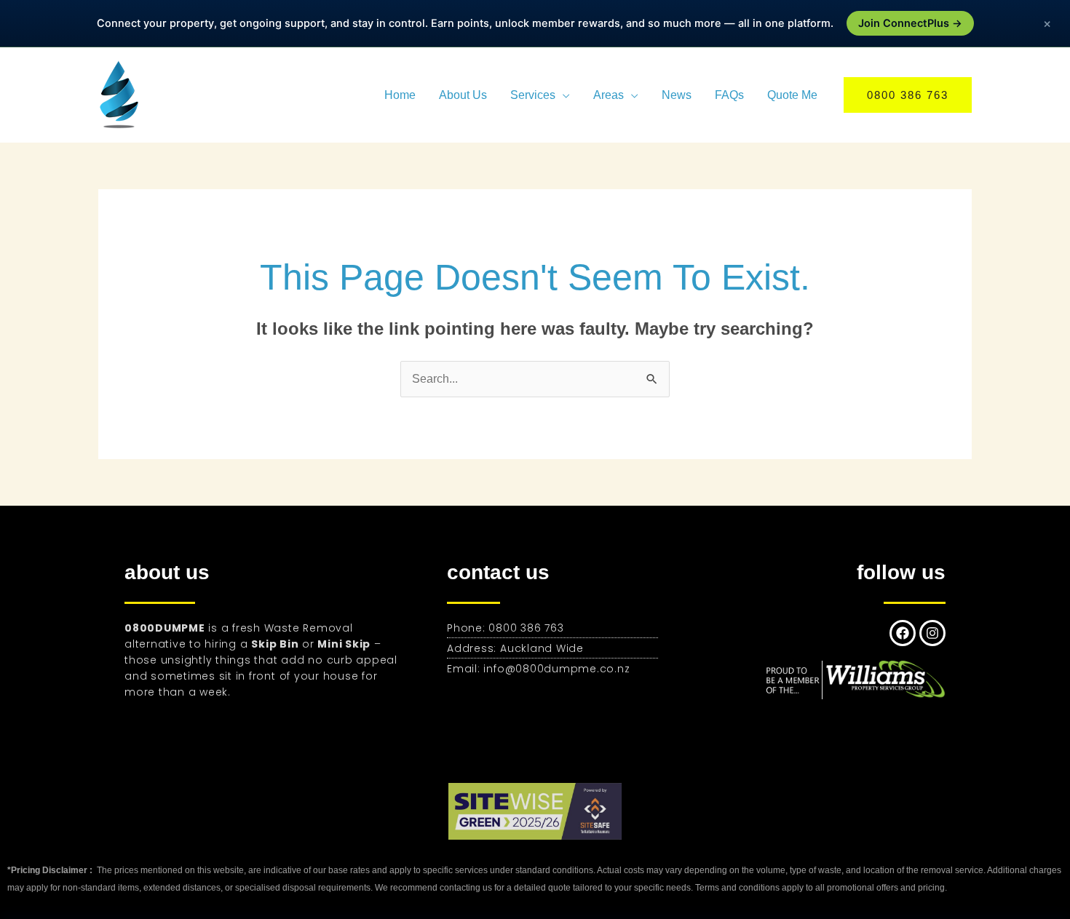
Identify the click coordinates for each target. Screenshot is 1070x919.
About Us (463, 95)
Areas (608, 95)
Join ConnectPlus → (910, 23)
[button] (908, 95)
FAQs (729, 95)
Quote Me (792, 95)
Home (400, 95)
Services (532, 95)
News (676, 95)
